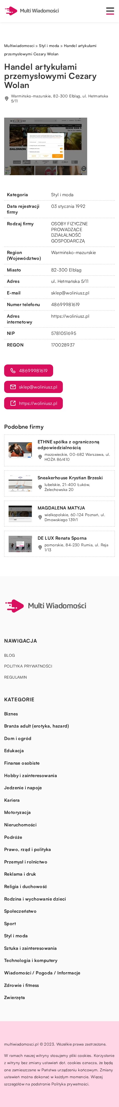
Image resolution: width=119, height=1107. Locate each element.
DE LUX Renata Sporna (62, 538)
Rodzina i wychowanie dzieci (35, 899)
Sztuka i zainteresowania (30, 948)
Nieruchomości (20, 824)
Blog (9, 655)
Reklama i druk (20, 874)
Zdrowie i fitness (21, 985)
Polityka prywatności (28, 666)
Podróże (13, 837)
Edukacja (14, 750)
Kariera (12, 800)
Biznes (11, 714)
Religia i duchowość (25, 886)
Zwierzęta (14, 997)
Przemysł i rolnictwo (25, 862)
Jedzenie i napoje (23, 787)
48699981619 (65, 304)
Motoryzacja (17, 812)
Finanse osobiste (22, 763)
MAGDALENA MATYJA (61, 508)
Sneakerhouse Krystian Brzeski (70, 477)
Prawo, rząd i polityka (27, 849)
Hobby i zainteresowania (30, 775)
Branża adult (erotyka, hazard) (36, 726)
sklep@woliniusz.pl (70, 293)
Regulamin (15, 677)
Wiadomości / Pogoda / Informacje (42, 973)
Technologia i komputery (30, 960)
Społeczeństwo (20, 911)
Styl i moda (62, 194)
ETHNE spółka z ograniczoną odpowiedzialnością (68, 444)
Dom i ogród (17, 738)
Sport (10, 923)
